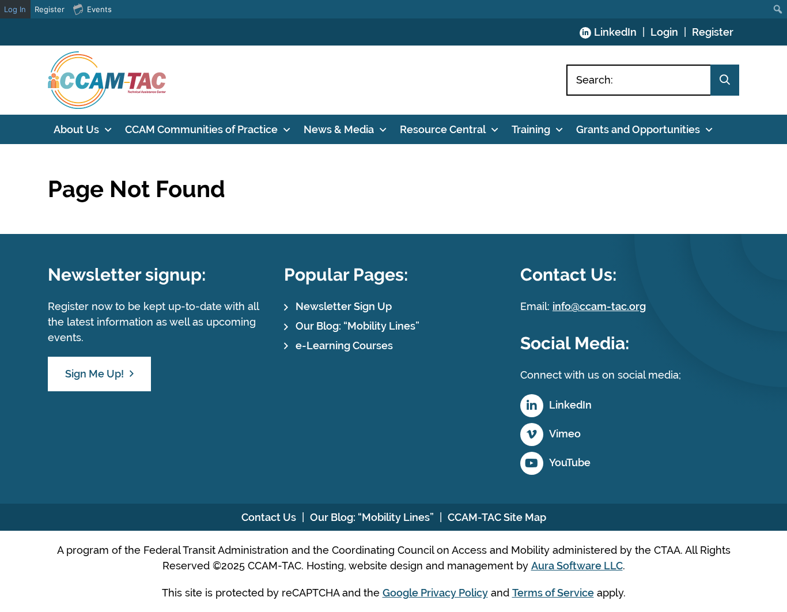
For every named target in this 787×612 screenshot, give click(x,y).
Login (664, 32)
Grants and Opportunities (638, 129)
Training (531, 129)
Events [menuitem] (99, 9)
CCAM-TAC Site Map (497, 517)
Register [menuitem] (50, 9)
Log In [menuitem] (15, 9)
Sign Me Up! (94, 374)
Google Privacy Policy (435, 593)
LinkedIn (615, 32)
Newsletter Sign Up (344, 306)
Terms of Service (553, 593)
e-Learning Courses (344, 345)
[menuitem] (778, 9)
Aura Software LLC (577, 566)
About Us (76, 129)
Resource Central (443, 129)
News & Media (339, 129)
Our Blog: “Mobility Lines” (357, 326)
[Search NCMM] (724, 80)
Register (712, 32)
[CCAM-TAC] (107, 80)
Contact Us (268, 517)
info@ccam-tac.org (599, 306)
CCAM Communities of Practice (201, 129)
